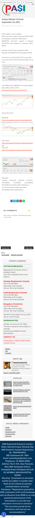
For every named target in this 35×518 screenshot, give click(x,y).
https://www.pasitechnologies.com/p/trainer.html (17, 150)
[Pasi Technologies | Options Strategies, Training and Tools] (13, 16)
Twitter (7, 427)
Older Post (28, 248)
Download (5, 255)
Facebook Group (10, 432)
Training (7, 349)
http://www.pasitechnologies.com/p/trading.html (17, 120)
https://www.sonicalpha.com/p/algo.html (14, 90)
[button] (4, 514)
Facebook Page (10, 434)
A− (19, 2)
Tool (6, 351)
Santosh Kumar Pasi (20, 362)
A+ (15, 2)
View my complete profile (12, 372)
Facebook (8, 429)
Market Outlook (17, 255)
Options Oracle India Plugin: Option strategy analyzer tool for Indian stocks (21, 383)
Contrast (29, 2)
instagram (8, 436)
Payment (8, 353)
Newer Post (6, 248)
